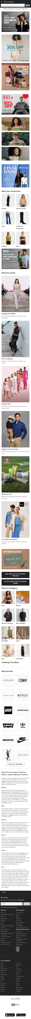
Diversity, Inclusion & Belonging (21, 936)
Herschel (3, 989)
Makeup (2, 967)
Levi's (2, 963)
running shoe (14, 841)
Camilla (2, 972)
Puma (17, 974)
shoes (8, 792)
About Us (3, 912)
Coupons (3, 927)
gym (11, 839)
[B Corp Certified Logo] (23, 949)
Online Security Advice (6, 936)
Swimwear (18, 968)
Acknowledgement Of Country (7, 914)
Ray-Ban (18, 972)
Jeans (17, 985)
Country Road (4, 974)
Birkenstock (3, 970)
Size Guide (18, 918)
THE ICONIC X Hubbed (6, 942)
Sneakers (18, 978)
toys (10, 877)
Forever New (3, 983)
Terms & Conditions (5, 929)
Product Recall (19, 925)
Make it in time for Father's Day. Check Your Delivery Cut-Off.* (15, 8)
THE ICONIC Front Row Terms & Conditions (7, 934)
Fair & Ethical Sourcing (21, 942)
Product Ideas (19, 924)
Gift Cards (18, 920)
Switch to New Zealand (21, 927)
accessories (15, 792)
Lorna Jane (18, 963)
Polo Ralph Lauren (20, 976)
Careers (2, 924)
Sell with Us (3, 920)
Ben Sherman (4, 968)
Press (2, 922)
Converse (3, 978)
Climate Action (19, 944)
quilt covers (11, 857)
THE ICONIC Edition (5, 944)
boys (21, 873)
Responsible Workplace (21, 933)
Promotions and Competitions (7, 925)
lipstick (3, 828)
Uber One (3, 940)
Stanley (2, 980)
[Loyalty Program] (28, 5)
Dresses (18, 983)
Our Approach (19, 931)
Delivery (18, 914)
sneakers (10, 815)
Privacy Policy (4, 931)
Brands (2, 916)
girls (16, 873)
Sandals (18, 980)
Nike (17, 967)
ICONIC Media (4, 918)
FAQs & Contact (19, 912)
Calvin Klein (19, 970)
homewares (22, 853)
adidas (2, 965)
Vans (2, 981)
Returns (18, 916)
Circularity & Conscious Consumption (21, 940)
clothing (4, 781)
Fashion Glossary (20, 922)
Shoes (2, 976)
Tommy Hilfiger (19, 987)
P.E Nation (18, 991)
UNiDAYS (3, 938)
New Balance (19, 965)
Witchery (3, 985)
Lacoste (2, 991)
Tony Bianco (19, 989)
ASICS (17, 981)
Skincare (19, 828)
